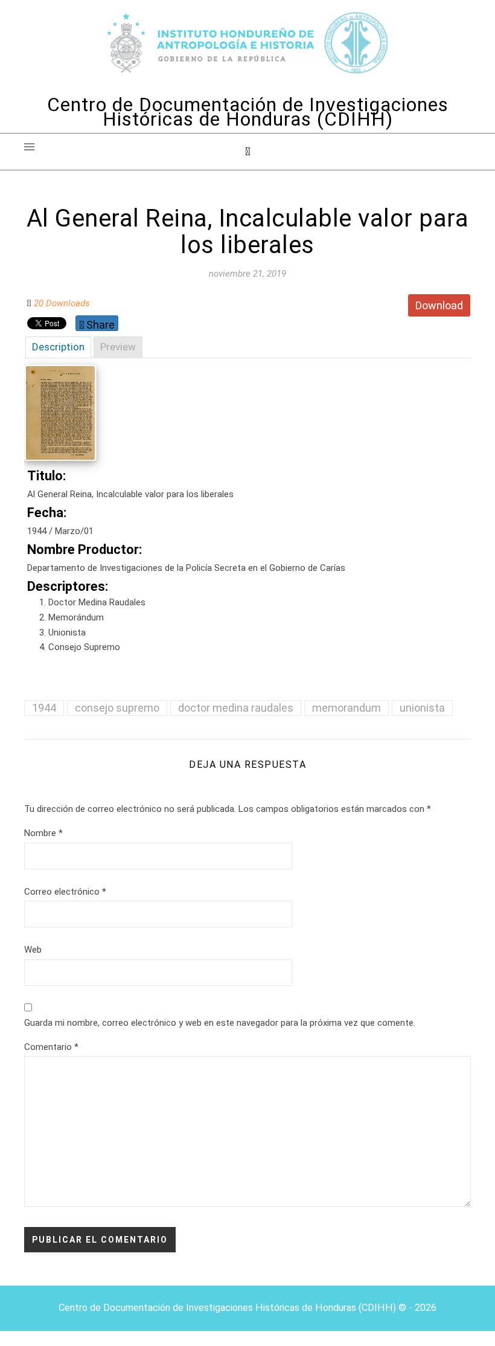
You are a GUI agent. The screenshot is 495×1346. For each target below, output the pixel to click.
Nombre (43, 833)
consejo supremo (117, 707)
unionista (422, 707)
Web (33, 949)
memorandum (346, 707)
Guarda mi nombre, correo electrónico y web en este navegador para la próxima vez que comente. (219, 1022)
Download (439, 305)
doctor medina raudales (235, 707)
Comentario (51, 1047)
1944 (44, 707)
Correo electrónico (65, 891)
